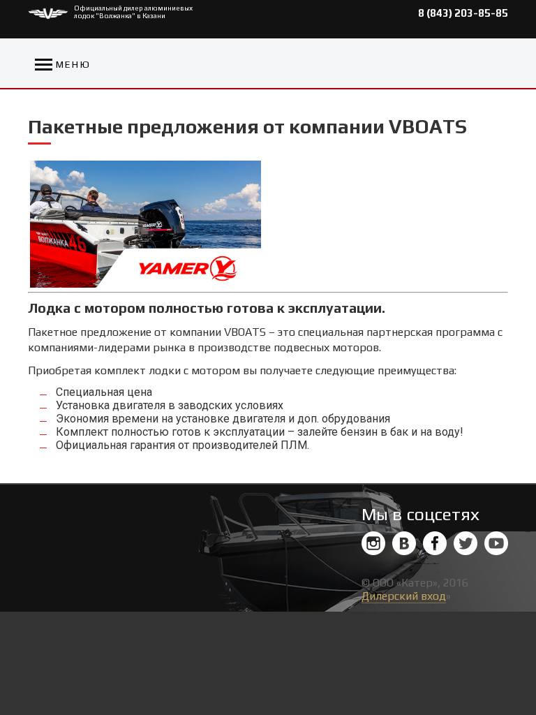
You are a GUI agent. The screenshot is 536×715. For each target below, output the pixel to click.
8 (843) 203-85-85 (463, 13)
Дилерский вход (404, 596)
